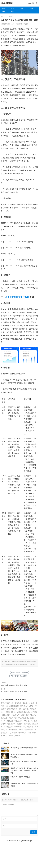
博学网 (14, 841)
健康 (31, 8)
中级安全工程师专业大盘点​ (20, 777)
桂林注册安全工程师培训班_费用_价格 (14, 685)
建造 (12, 8)
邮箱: (4, 826)
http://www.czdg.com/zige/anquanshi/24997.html (20, 664)
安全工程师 (9, 16)
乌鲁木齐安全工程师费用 (19, 672)
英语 (3, 11)
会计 (12, 11)
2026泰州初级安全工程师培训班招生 (24, 748)
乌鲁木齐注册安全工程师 (17, 297)
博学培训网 (7, 3)
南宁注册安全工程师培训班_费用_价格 (14, 691)
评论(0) (25, 24)
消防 (22, 8)
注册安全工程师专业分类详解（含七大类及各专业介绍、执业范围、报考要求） (24, 770)
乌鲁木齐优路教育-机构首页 (16, 699)
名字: (4, 819)
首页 (2, 16)
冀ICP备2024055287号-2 (24, 841)
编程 (3, 8)
